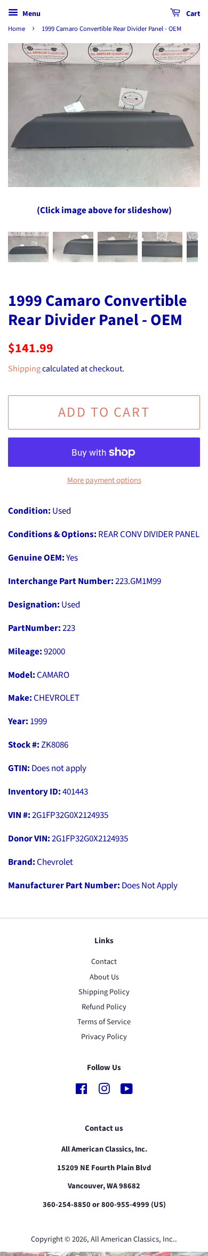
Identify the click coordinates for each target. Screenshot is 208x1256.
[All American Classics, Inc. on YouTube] (127, 1091)
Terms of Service (104, 1021)
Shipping (24, 369)
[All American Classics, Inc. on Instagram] (104, 1091)
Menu (31, 14)
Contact (104, 961)
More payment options (104, 480)
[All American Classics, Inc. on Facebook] (81, 1091)
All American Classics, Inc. (133, 1239)
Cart (192, 14)
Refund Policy (104, 1006)
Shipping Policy (104, 992)
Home (16, 29)
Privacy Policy (104, 1036)
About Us (104, 977)
